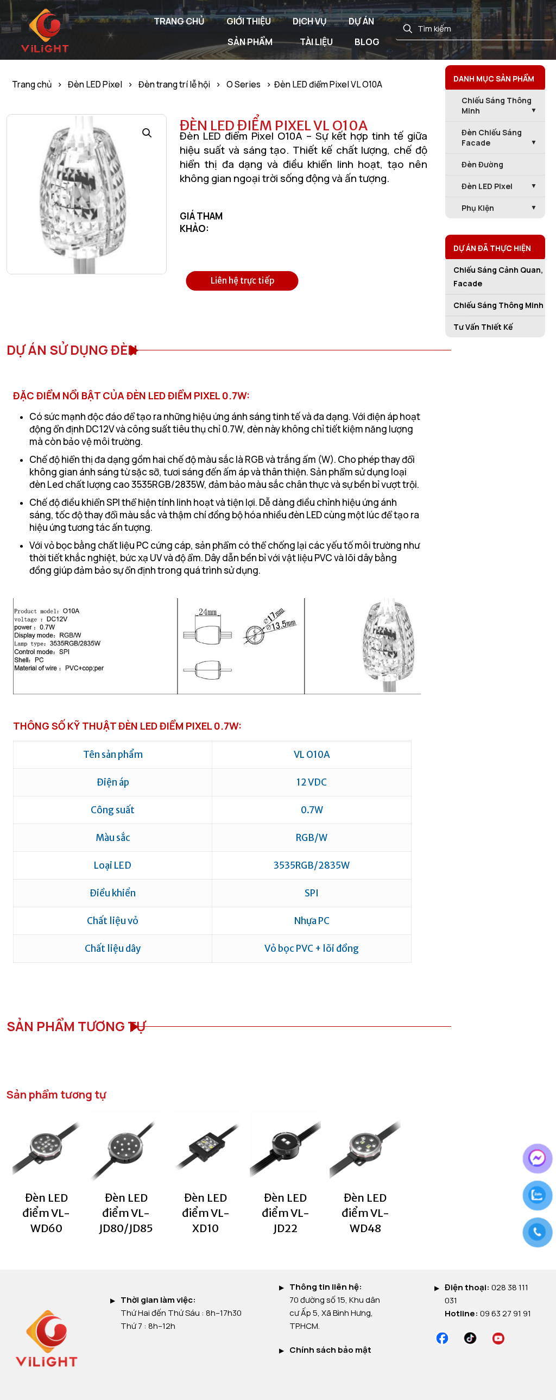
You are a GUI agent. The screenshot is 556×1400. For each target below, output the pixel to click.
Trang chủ (32, 84)
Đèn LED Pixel (95, 84)
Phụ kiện (478, 208)
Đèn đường (482, 164)
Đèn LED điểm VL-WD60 (46, 1213)
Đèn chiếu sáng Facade (492, 137)
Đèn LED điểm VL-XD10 (206, 1213)
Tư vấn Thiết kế (483, 327)
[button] (148, 133)
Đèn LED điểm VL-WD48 (365, 1213)
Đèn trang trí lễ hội (174, 84)
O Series (243, 84)
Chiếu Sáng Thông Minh (498, 305)
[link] (442, 1338)
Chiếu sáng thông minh (497, 105)
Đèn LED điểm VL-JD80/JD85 (126, 1213)
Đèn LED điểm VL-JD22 (285, 1213)
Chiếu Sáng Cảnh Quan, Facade (498, 276)
